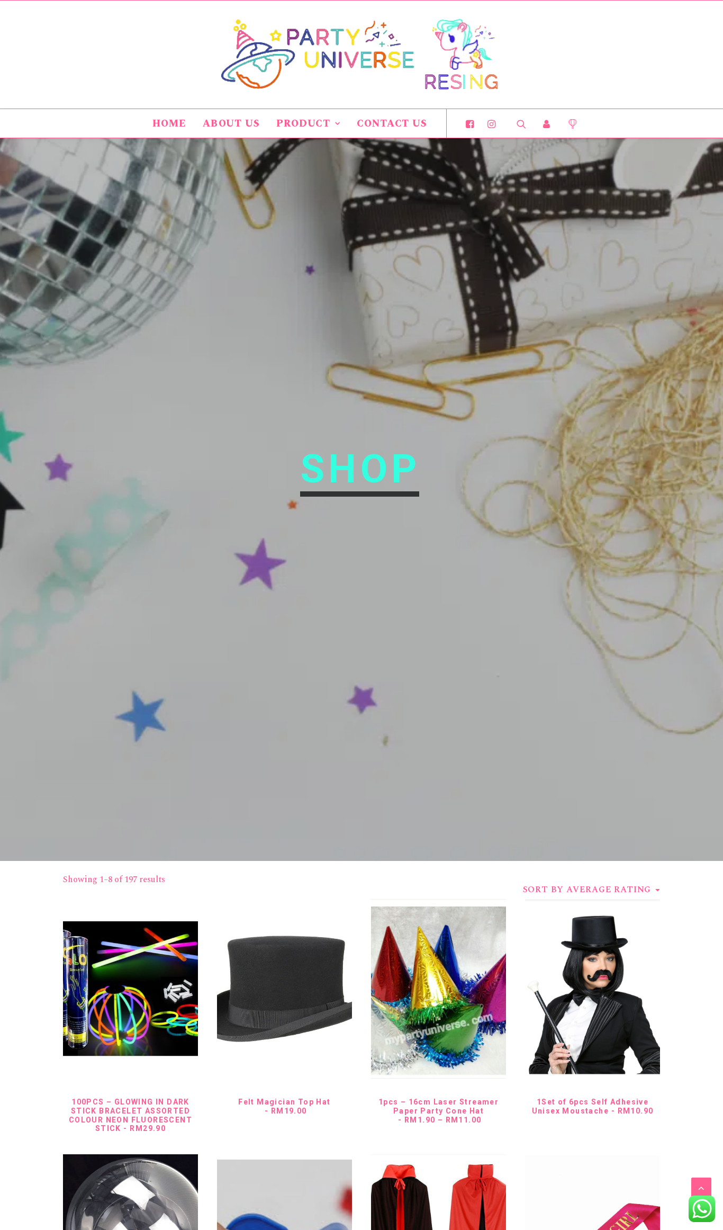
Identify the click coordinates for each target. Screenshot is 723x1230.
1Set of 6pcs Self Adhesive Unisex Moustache (593, 1106)
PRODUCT (303, 123)
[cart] (568, 123)
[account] (546, 123)
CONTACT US (392, 123)
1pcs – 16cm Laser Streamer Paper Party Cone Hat (438, 1111)
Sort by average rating (587, 889)
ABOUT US (231, 123)
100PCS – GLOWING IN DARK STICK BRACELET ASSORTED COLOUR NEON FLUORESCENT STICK (130, 1115)
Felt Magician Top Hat (284, 1106)
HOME (169, 123)
